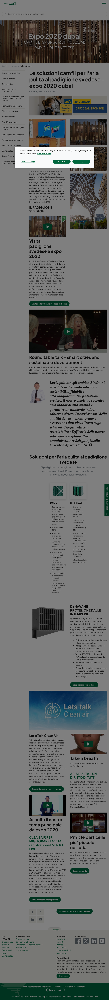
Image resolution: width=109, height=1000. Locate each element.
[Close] (91, 150)
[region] (54, 157)
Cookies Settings (28, 162)
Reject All (62, 162)
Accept (81, 162)
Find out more (44, 153)
